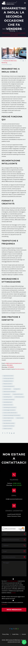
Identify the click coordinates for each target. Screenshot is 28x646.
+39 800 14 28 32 (16, 483)
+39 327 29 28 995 (17, 485)
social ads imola (7, 420)
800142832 (10, 365)
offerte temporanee (19, 397)
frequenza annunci (7, 383)
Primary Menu (25, 3)
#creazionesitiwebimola (9, 386)
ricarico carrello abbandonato (10, 412)
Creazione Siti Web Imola (10, 60)
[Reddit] (14, 433)
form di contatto (19, 369)
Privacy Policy (5, 634)
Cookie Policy (15, 634)
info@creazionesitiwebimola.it (13, 363)
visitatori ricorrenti (7, 428)
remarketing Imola (7, 397)
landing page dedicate (8, 378)
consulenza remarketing (9, 399)
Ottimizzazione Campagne (9, 391)
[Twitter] (5, 433)
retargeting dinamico (8, 381)
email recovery (20, 418)
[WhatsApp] (18, 628)
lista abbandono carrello (9, 423)
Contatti (24, 634)
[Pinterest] (7, 433)
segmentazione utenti (8, 375)
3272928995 (11, 367)
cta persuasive (7, 394)
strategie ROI (17, 389)
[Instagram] (16, 628)
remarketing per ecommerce (9, 407)
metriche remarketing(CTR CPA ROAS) (12, 415)
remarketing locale (8, 402)
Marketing (4, 62)
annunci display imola (8, 418)
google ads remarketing (9, 426)
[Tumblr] (9, 433)
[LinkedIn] (11, 433)
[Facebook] (2, 433)
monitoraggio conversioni (9, 410)
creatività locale (7, 389)
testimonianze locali (8, 404)
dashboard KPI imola (17, 394)
